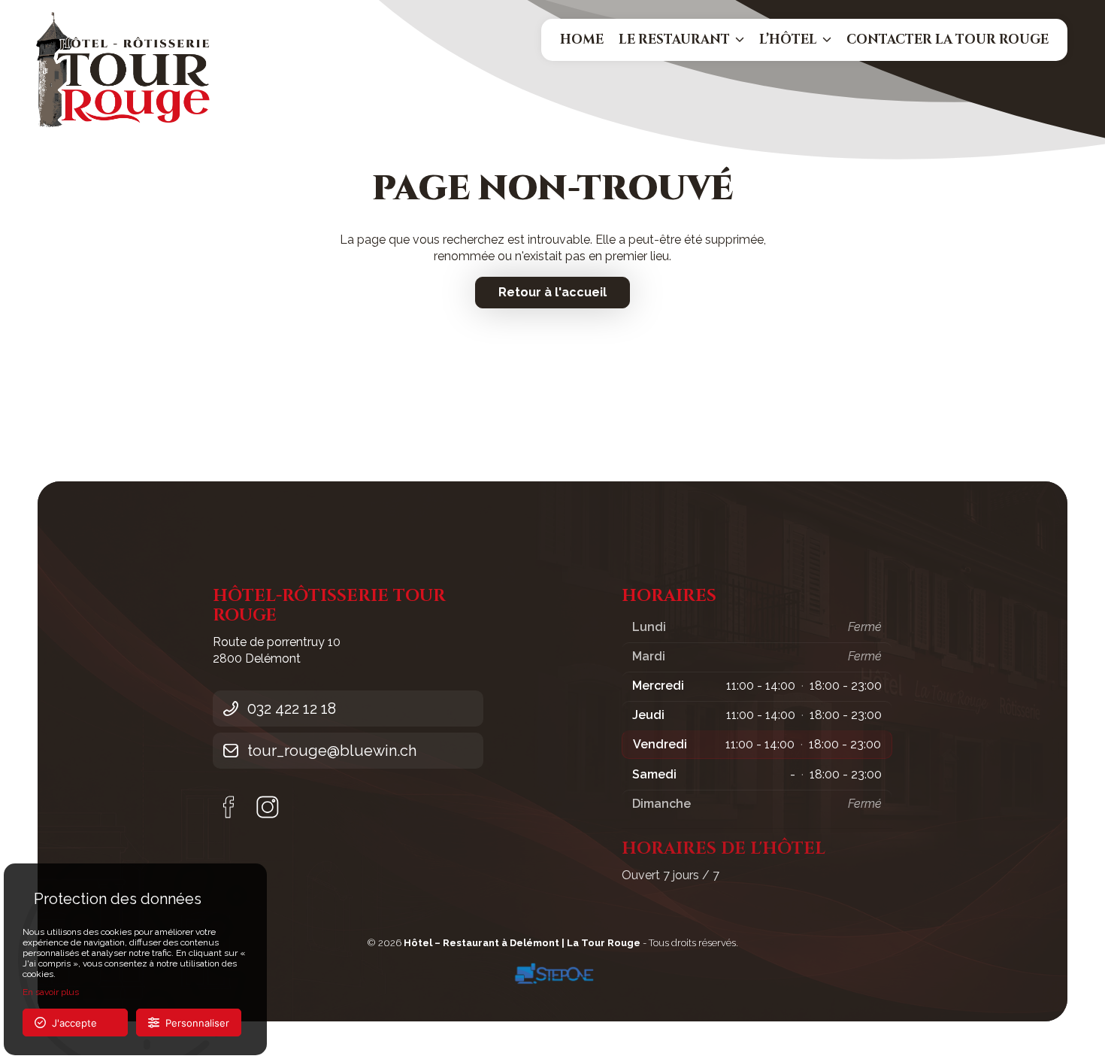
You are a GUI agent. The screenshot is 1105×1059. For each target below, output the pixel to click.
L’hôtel (788, 39)
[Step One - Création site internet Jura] (552, 973)
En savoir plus (51, 992)
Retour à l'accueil (552, 292)
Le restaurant (674, 39)
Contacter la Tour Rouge (947, 39)
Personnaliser (194, 1023)
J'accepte (71, 1023)
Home (582, 39)
